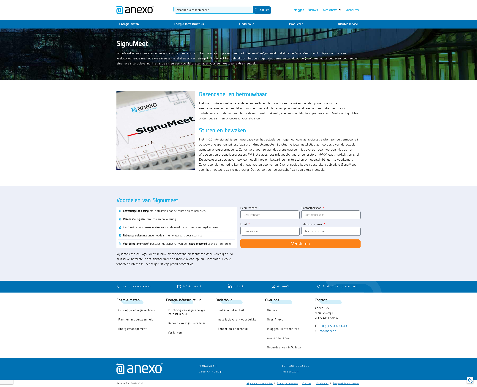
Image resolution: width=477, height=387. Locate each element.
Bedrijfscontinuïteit (230, 310)
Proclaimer (322, 383)
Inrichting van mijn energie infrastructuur (186, 312)
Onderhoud (224, 300)
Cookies (306, 383)
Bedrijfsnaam (249, 208)
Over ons (272, 300)
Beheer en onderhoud (232, 329)
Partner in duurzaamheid (135, 319)
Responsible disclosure (346, 383)
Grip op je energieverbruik (136, 310)
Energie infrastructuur (183, 300)
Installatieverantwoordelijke (236, 319)
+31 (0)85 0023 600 (333, 326)
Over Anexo (275, 319)
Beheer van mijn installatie (187, 323)
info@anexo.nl (328, 331)
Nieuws (272, 310)
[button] (332, 10)
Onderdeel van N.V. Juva (284, 347)
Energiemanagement (132, 329)
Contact (321, 300)
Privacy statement (287, 383)
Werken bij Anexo (279, 338)
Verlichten (175, 332)
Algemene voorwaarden (260, 383)
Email (244, 224)
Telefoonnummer (312, 224)
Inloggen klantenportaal (283, 329)
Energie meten (128, 300)
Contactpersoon (311, 208)
